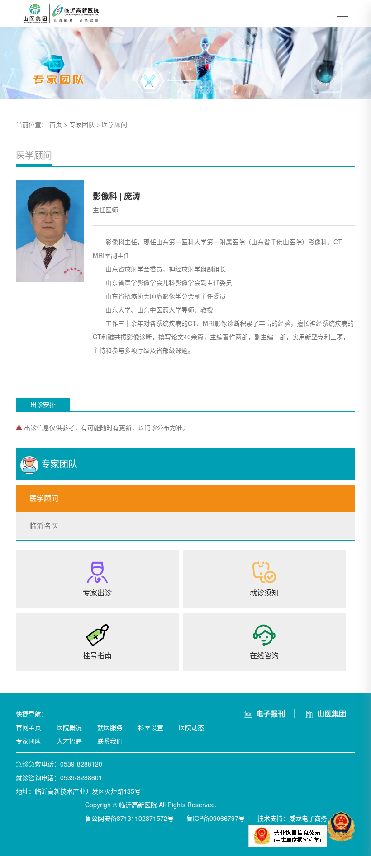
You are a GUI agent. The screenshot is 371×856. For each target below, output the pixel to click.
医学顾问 (114, 124)
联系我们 (110, 740)
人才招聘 (69, 740)
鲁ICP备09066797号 (215, 818)
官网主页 (28, 727)
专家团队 (82, 124)
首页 (56, 124)
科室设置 (150, 727)
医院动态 (191, 727)
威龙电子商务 (308, 818)
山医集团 (330, 713)
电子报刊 (269, 713)
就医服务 (110, 727)
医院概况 (69, 727)
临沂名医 (43, 525)
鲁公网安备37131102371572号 (129, 818)
